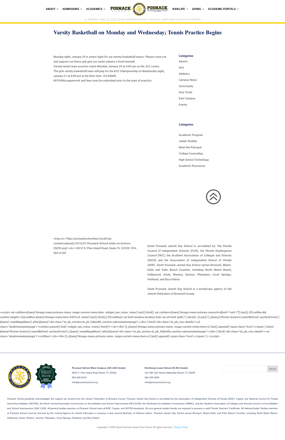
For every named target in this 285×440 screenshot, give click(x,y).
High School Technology (194, 159)
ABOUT (50, 9)
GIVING (196, 9)
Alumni (183, 61)
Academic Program (191, 135)
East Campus (187, 98)
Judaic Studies (188, 141)
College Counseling (191, 153)
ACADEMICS (94, 9)
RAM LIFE (179, 9)
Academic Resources (192, 165)
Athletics (184, 73)
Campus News (188, 79)
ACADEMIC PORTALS (222, 9)
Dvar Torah (185, 92)
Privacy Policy (181, 427)
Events (183, 104)
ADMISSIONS (70, 9)
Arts (181, 67)
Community (186, 86)
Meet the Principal (190, 147)
